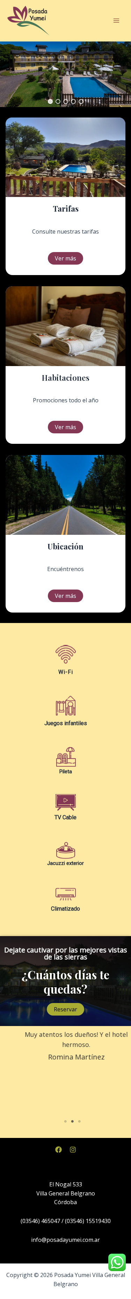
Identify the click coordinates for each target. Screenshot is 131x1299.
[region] (65, 74)
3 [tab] (79, 1121)
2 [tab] (72, 1121)
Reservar (65, 1009)
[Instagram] (73, 1149)
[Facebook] (58, 1149)
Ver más (65, 258)
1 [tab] (65, 1121)
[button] (50, 101)
